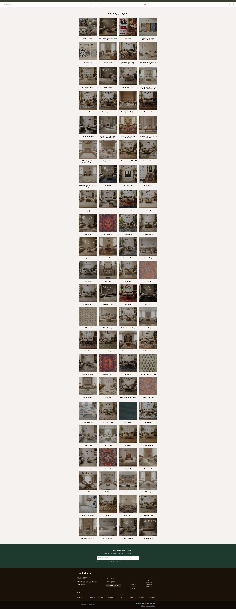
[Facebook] (78, 582)
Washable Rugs (152, 597)
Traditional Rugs (142, 597)
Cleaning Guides (149, 586)
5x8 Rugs (99, 594)
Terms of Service (120, 561)
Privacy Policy (113, 561)
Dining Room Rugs (91, 597)
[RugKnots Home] (90, 573)
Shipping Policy (133, 584)
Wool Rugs (120, 597)
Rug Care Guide (149, 584)
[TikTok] (90, 582)
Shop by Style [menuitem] (101, 4)
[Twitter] (81, 582)
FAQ (131, 582)
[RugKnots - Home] (7, 4)
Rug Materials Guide (149, 582)
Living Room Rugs (142, 594)
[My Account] (230, 4)
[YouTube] (93, 582)
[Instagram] (84, 582)
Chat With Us (110, 585)
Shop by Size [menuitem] (93, 4)
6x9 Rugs (110, 594)
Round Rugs (120, 594)
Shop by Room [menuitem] (116, 4)
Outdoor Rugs (100, 597)
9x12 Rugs (90, 594)
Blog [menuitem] (139, 4)
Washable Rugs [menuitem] (124, 4)
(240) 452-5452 (109, 576)
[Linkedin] (95, 582)
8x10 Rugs (79, 594)
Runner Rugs (131, 594)
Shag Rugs (131, 597)
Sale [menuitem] (143, 4)
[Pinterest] (87, 582)
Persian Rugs (110, 597)
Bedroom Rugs (152, 594)
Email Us (118, 585)
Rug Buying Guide (149, 580)
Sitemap (132, 580)
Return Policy (133, 586)
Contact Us (132, 588)
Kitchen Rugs (79, 597)
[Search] (227, 4)
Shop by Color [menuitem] (108, 4)
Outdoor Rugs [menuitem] (133, 4)
